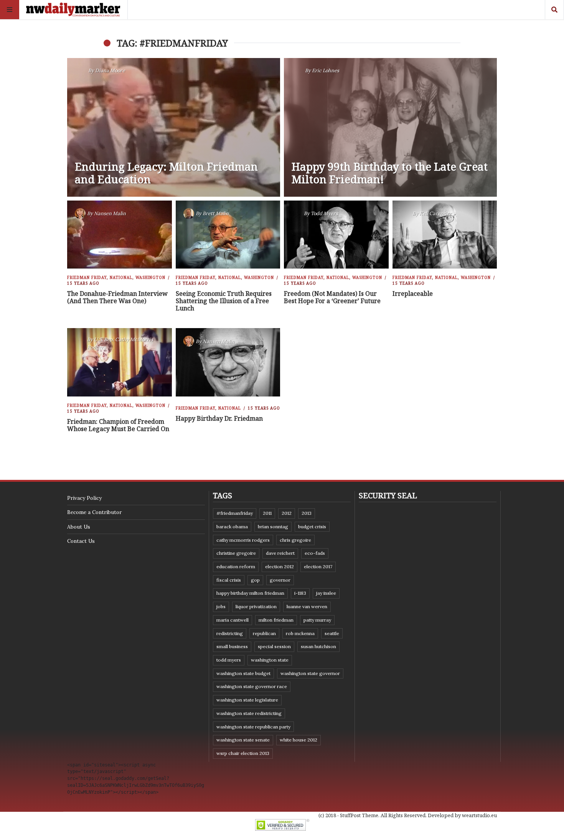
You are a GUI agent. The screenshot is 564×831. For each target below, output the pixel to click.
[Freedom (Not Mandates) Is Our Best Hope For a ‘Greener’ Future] (336, 235)
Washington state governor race (251, 686)
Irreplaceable (412, 293)
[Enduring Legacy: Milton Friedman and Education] (173, 127)
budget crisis (312, 526)
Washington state (270, 660)
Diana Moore (110, 70)
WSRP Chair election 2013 (242, 753)
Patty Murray (317, 620)
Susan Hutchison (318, 646)
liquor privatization (256, 606)
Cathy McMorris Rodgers (243, 540)
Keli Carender (435, 213)
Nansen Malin (110, 213)
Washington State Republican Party (253, 727)
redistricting (229, 633)
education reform (235, 566)
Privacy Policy (84, 497)
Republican (264, 633)
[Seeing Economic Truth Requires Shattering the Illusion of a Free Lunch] (227, 235)
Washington (150, 277)
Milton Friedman (276, 620)
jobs (221, 606)
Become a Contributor (94, 512)
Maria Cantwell (232, 620)
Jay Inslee (326, 593)
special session (274, 646)
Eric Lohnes (325, 70)
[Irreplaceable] (444, 235)
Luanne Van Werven (307, 606)
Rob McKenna (300, 633)
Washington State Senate (243, 740)
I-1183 (300, 593)
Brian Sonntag (273, 526)
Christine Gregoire (236, 553)
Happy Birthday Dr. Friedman (219, 418)
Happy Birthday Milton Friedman (250, 593)
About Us (78, 526)
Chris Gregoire (295, 540)
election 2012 (279, 566)
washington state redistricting (249, 713)
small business (232, 646)
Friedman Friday (87, 277)
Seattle (332, 633)
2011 (267, 513)
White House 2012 (298, 740)
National (121, 277)
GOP (255, 580)
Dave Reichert (280, 553)
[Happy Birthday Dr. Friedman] (227, 362)
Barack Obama (232, 526)
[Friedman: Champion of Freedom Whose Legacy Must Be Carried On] (119, 362)
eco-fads (315, 553)
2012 (287, 513)
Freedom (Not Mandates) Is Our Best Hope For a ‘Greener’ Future (332, 297)
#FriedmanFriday (234, 513)
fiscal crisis (228, 580)
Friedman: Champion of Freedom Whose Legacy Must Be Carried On (118, 425)
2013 (307, 513)
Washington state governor (310, 673)
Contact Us (81, 540)
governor (280, 580)
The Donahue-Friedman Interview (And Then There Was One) (117, 297)
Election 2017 (318, 566)
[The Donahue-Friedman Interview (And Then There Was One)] (119, 235)
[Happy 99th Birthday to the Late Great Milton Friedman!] (390, 127)
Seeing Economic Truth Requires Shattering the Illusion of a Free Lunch (224, 300)
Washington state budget (243, 673)
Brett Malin (216, 213)
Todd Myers (324, 213)
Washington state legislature (247, 700)
